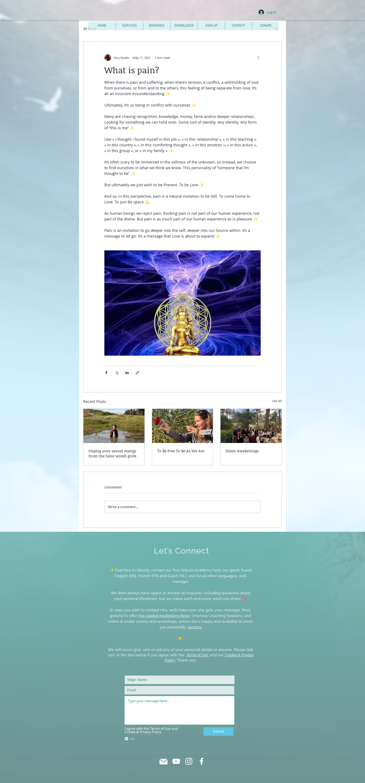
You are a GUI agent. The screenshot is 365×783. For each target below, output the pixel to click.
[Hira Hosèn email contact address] (163, 761)
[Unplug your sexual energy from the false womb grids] (113, 426)
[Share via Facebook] (106, 373)
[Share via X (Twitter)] (117, 373)
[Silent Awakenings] (251, 426)
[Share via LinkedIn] (127, 373)
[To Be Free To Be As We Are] (182, 426)
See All (277, 401)
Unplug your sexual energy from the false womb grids (112, 453)
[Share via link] (137, 373)
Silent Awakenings (242, 450)
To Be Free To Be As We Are (180, 450)
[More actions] (258, 57)
